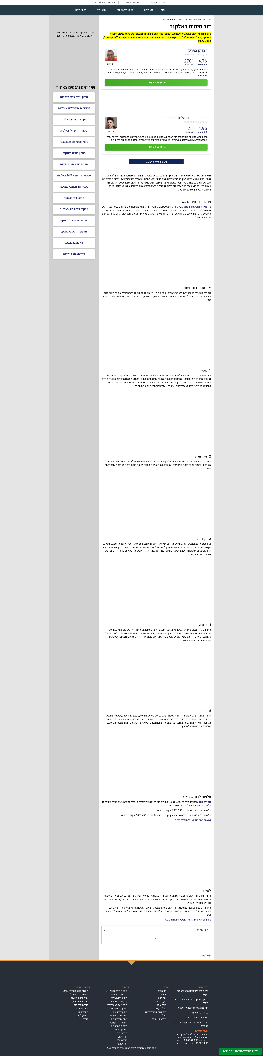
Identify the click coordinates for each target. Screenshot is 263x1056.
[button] (105, 930)
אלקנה (204, 955)
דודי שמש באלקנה (74, 243)
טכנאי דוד (101, 10)
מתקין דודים (80, 10)
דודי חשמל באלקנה (74, 254)
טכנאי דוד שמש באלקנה (74, 164)
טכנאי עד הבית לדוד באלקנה (74, 108)
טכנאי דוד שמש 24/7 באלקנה (74, 175)
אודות (163, 10)
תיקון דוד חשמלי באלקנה (74, 131)
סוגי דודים (148, 10)
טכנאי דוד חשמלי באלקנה (73, 187)
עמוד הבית (206, 19)
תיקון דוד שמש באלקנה (74, 119)
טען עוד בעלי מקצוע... (156, 161)
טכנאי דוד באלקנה (74, 198)
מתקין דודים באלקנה (74, 153)
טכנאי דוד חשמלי (125, 10)
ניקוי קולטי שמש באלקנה (74, 142)
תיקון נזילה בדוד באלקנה (74, 97)
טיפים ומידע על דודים (190, 19)
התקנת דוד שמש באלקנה (74, 209)
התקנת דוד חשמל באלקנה (73, 220)
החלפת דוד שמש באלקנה (74, 232)
